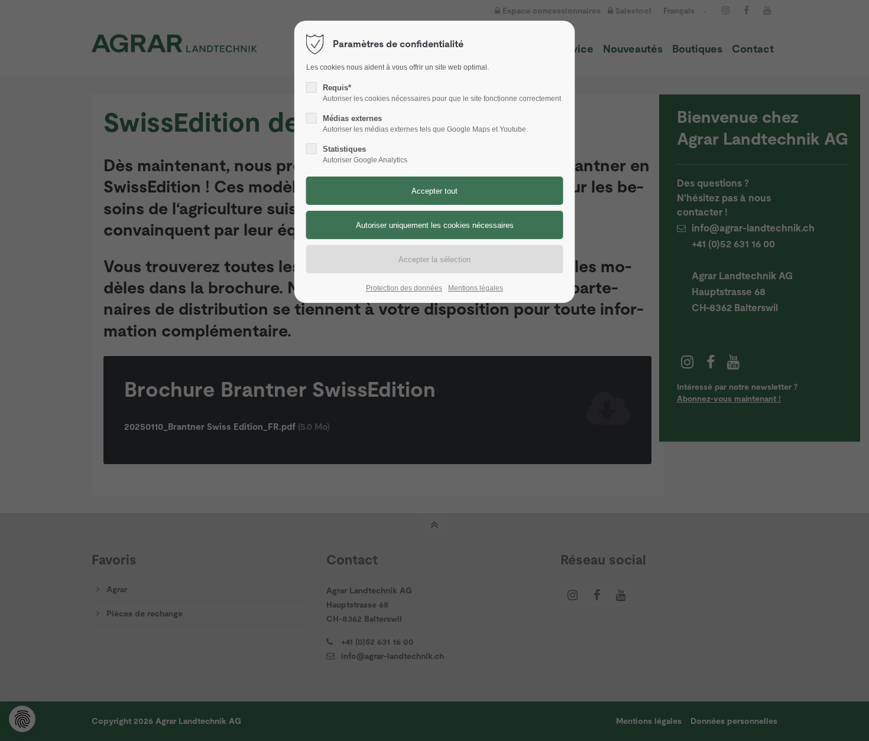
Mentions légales (475, 288)
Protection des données (404, 288)
